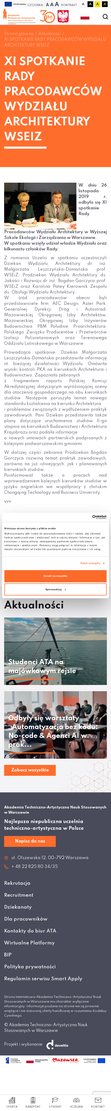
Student (55, 1107)
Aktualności (49, 34)
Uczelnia (76, 1107)
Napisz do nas (30, 841)
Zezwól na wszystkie (55, 576)
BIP (8, 954)
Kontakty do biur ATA (30, 931)
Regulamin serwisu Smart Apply (43, 978)
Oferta (11, 1107)
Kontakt (98, 1107)
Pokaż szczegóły (90, 563)
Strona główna (19, 34)
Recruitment (18, 895)
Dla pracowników (25, 919)
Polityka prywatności (30, 966)
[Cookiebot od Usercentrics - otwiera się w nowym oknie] (84, 517)
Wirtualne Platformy (29, 943)
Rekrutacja (17, 883)
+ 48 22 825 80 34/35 (34, 867)
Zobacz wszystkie (30, 770)
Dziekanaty (18, 907)
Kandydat (33, 1107)
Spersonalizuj (53, 589)
